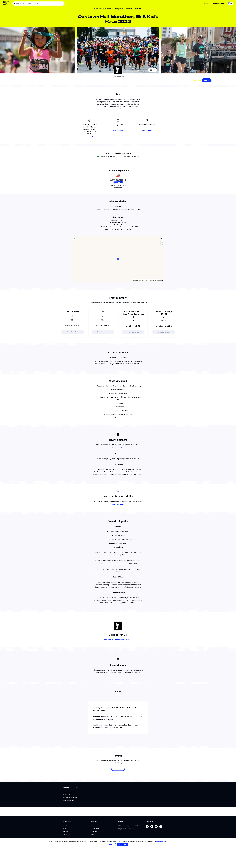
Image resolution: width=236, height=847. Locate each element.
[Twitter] (152, 828)
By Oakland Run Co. (118, 76)
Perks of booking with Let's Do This (118, 153)
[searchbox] (38, 3)
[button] (118, 259)
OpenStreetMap (150, 280)
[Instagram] (157, 828)
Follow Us (149, 821)
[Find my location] (161, 244)
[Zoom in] (161, 238)
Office (120, 821)
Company (67, 821)
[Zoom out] (161, 241)
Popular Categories (70, 787)
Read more (117, 366)
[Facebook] (148, 828)
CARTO (142, 280)
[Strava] (161, 828)
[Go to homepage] (6, 3)
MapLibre (135, 280)
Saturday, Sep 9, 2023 (118, 220)
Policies (94, 821)
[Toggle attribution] (162, 280)
